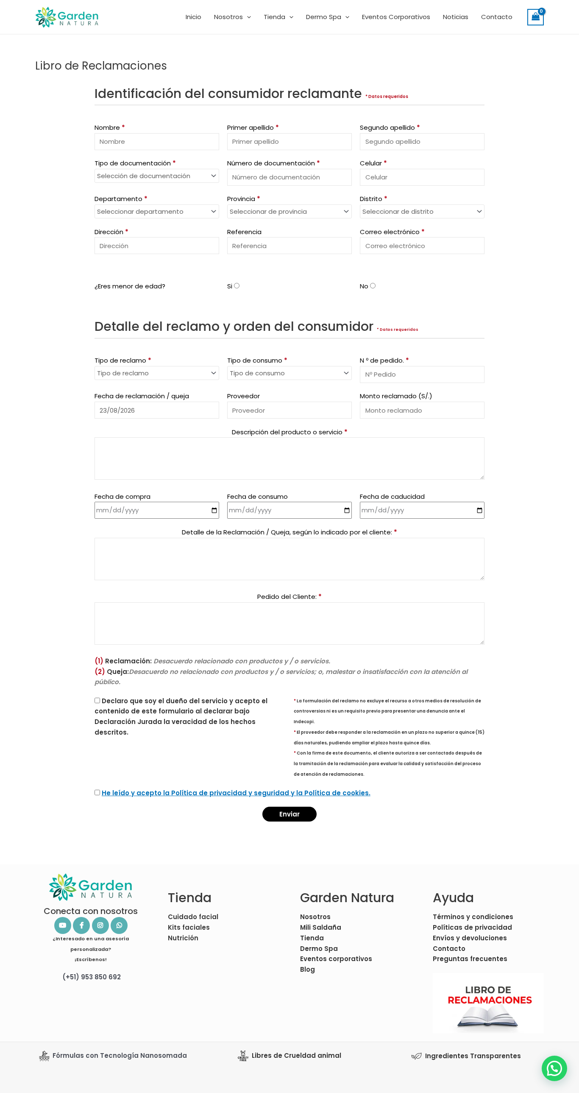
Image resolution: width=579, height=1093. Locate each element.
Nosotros (228, 16)
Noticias (455, 16)
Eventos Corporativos (396, 16)
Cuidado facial (193, 916)
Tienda (274, 16)
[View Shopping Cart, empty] (535, 17)
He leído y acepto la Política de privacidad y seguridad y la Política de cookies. (236, 792)
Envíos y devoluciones (470, 938)
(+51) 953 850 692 (91, 977)
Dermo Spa (323, 16)
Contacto (496, 16)
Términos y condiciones (473, 916)
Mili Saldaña (320, 927)
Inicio (193, 16)
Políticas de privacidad (472, 927)
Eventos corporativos (336, 958)
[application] (247, 17)
